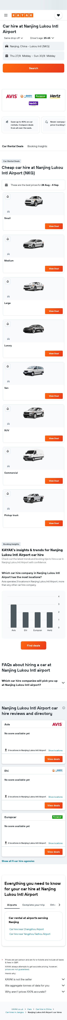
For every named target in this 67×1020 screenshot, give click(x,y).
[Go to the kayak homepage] (22, 15)
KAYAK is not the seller (18, 979)
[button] (6, 15)
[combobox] (14, 38)
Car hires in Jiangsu (14, 1012)
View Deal (54, 226)
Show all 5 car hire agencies (18, 861)
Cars (29, 1009)
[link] (33, 645)
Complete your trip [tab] (33, 904)
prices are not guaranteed (17, 969)
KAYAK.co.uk (17, 1009)
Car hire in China (43, 1009)
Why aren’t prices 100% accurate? (25, 991)
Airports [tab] (12, 904)
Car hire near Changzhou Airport (26, 929)
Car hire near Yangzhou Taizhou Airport (29, 933)
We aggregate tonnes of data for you (27, 985)
